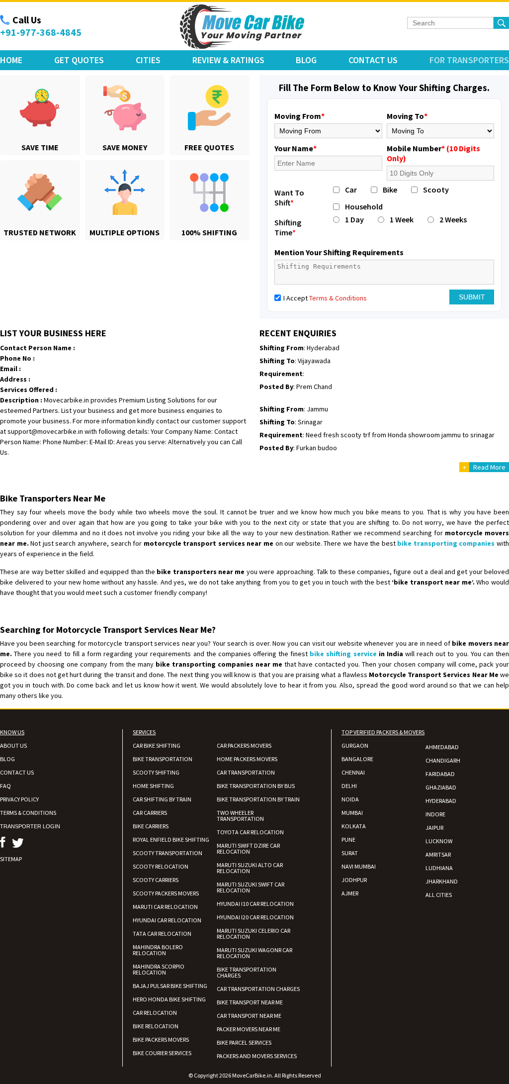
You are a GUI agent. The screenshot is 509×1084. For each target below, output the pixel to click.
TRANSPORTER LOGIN (30, 826)
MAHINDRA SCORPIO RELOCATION (158, 969)
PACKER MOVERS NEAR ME (248, 1029)
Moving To (407, 116)
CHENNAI (353, 772)
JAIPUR (434, 827)
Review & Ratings (228, 60)
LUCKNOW (438, 841)
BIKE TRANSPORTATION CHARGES (246, 972)
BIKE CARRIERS (151, 826)
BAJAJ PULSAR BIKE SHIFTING (170, 985)
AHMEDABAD (442, 747)
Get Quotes (79, 60)
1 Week (402, 219)
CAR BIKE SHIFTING (156, 745)
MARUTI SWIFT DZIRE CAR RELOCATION (248, 848)
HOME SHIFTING (153, 785)
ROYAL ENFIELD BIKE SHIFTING (171, 839)
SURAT (349, 853)
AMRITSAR (438, 854)
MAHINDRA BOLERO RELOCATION (158, 950)
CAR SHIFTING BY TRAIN (162, 799)
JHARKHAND (441, 881)
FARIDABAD (440, 774)
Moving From (299, 116)
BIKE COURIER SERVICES (162, 1053)
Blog (306, 60)
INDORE (435, 814)
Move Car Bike (242, 27)
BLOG (7, 759)
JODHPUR (354, 880)
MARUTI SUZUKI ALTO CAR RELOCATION (250, 868)
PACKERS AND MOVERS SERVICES (257, 1056)
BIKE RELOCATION (155, 1026)
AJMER (349, 893)
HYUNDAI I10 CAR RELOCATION (255, 903)
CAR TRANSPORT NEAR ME (249, 1015)
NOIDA (350, 799)
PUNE (348, 839)
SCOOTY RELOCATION (160, 866)
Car (351, 190)
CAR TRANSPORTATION (246, 772)
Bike (390, 190)
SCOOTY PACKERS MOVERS (166, 893)
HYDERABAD (440, 800)
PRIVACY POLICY (19, 799)
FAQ (5, 785)
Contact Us (373, 60)
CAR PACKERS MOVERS (244, 745)
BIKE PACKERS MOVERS (161, 1039)
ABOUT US (13, 745)
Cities (148, 60)
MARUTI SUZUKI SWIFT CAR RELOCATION (250, 887)
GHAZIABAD (440, 787)
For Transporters (469, 60)
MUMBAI (352, 812)
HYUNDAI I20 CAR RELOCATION (255, 917)
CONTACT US (17, 772)
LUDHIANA (439, 868)
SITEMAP (11, 859)
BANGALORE (357, 759)
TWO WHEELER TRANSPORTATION (240, 815)
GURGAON (354, 745)
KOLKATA (353, 826)
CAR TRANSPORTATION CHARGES (258, 988)
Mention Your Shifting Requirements (339, 252)
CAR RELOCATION (155, 1012)
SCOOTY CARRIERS (155, 880)
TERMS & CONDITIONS (28, 812)
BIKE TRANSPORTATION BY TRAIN (258, 799)
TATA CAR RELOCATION (162, 933)
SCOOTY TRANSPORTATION (167, 853)
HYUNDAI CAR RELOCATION (167, 920)
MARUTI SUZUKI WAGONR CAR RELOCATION (254, 953)
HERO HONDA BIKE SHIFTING (169, 999)
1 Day (354, 219)
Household (364, 206)
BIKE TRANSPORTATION (162, 759)
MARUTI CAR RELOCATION (165, 906)
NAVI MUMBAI (358, 866)
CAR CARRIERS (150, 812)
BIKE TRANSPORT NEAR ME (250, 1002)
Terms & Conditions (338, 298)
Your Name (295, 148)
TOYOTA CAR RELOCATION (250, 832)
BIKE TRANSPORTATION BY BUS (256, 785)
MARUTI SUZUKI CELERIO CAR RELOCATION (253, 933)
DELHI (349, 785)
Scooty (436, 190)
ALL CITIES (438, 894)
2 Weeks (453, 219)
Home (11, 60)
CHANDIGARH (442, 760)
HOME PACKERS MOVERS (247, 759)
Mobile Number (433, 153)
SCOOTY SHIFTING (156, 772)
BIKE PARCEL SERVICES (244, 1042)
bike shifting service (343, 653)
